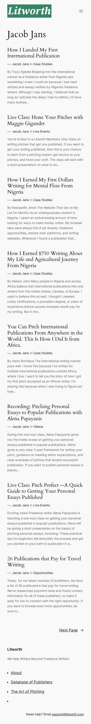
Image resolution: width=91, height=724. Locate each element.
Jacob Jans (20, 64)
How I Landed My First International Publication (33, 53)
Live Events (41, 131)
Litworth (14, 649)
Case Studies (42, 64)
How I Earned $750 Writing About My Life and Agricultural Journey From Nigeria (44, 259)
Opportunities (43, 573)
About (16, 673)
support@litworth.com (68, 714)
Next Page (71, 630)
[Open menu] (81, 11)
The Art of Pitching (27, 691)
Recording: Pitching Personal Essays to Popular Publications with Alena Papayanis (44, 412)
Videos (38, 426)
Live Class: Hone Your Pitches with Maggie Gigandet (45, 120)
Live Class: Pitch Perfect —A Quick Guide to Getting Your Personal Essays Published (45, 491)
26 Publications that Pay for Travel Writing (44, 562)
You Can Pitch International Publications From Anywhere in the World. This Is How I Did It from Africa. (45, 336)
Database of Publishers (31, 682)
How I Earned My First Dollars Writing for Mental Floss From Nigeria (40, 186)
